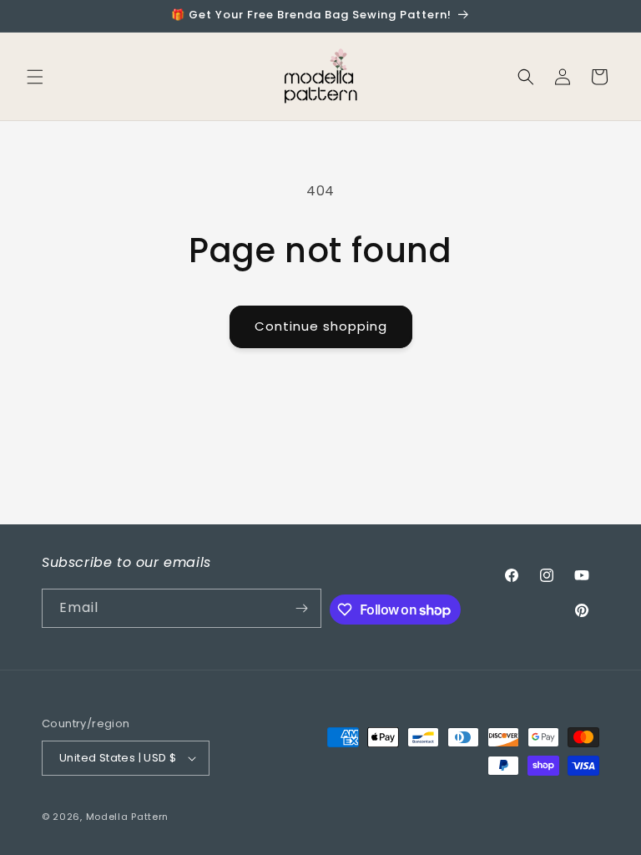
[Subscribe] (302, 608)
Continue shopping (321, 326)
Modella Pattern (127, 816)
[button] (35, 76)
